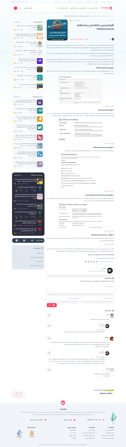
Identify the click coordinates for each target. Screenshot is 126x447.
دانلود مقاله (40, 253)
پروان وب (62, 45)
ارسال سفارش (89, 2)
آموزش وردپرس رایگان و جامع (96, 16)
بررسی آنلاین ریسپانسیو (89, 435)
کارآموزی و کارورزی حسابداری (36, 257)
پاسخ (49, 315)
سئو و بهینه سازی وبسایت (88, 433)
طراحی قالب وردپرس (79, 2)
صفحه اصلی (110, 2)
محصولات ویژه (20, 190)
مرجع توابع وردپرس (90, 438)
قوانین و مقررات (57, 2)
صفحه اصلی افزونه (109, 106)
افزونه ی (112, 71)
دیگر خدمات (91, 428)
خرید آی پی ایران (39, 261)
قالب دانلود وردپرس (25, 183)
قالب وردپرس (92, 8)
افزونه (101, 48)
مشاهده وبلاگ (19, 393)
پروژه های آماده (61, 8)
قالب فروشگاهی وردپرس (33, 190)
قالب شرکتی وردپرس (31, 225)
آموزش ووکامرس (110, 433)
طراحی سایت (92, 430)
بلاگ (64, 2)
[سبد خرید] (20, 8)
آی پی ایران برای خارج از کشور (36, 265)
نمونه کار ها (70, 2)
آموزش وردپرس (110, 430)
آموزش (72, 8)
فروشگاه (96, 2)
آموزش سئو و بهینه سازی (107, 435)
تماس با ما (103, 2)
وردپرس (87, 45)
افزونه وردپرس (80, 8)
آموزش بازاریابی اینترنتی (108, 438)
